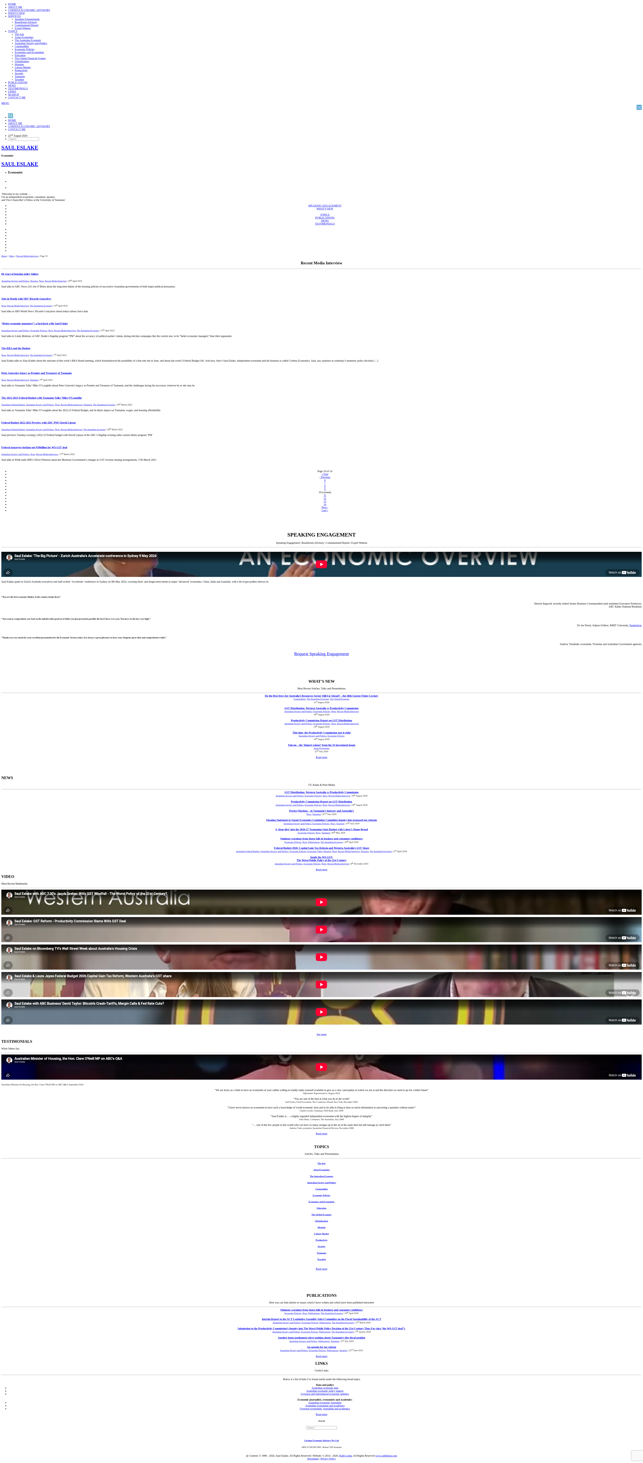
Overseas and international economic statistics (325, 1394)
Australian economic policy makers (324, 1391)
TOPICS (12, 31)
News (41, 281)
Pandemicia (635, 625)
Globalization (22, 61)
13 (325, 501)
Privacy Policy (328, 1458)
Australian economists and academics (325, 1405)
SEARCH (13, 94)
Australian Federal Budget (13, 404)
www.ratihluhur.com (386, 1455)
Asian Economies (24, 37)
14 (325, 504)
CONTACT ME (17, 97)
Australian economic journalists (324, 1402)
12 (325, 498)
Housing (19, 64)
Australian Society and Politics (31, 43)
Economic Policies (24, 49)
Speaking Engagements (27, 19)
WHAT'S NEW (16, 13)
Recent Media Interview (27, 256)
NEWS (12, 85)
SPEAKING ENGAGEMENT (325, 205)
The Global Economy (339, 699)
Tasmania (20, 76)
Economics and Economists (29, 52)
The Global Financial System (30, 58)
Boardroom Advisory (26, 22)
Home (4, 256)
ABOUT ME (15, 7)
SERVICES (14, 16)
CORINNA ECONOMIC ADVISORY (29, 10)
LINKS (12, 91)
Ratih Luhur (345, 1455)
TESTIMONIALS (18, 88)
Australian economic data (324, 1387)
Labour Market (23, 67)
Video (11, 256)
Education (20, 55)
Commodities (22, 46)
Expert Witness (23, 28)
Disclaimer (313, 1458)
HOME (12, 4)
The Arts (19, 34)
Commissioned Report (26, 25)
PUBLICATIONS (17, 82)
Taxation (19, 79)
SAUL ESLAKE (19, 164)
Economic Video (315, 851)
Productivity (21, 70)
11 (325, 495)
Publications (314, 842)
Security (19, 73)
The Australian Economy (28, 40)
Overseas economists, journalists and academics (325, 1408)
